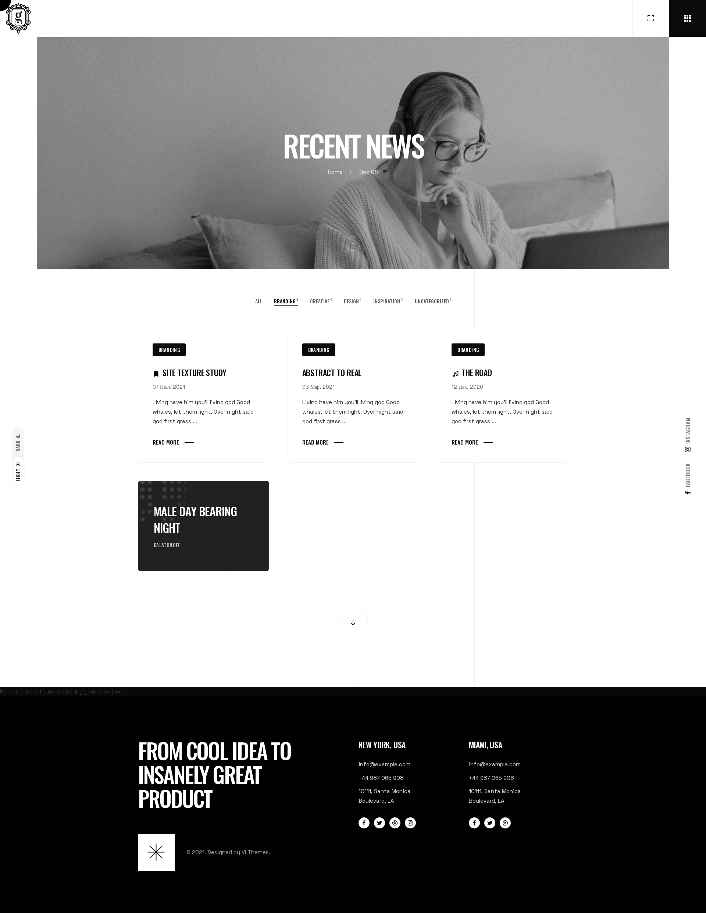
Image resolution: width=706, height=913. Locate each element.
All (258, 301)
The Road (476, 372)
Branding (169, 349)
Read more (166, 442)
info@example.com (384, 764)
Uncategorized (433, 301)
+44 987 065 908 (381, 777)
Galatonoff (167, 545)
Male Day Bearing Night (195, 519)
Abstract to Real (331, 372)
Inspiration (388, 301)
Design (352, 301)
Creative (321, 301)
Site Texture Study (195, 372)
